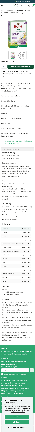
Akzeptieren (17, 417)
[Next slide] (32, 34)
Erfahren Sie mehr (18, 393)
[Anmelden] (29, 5)
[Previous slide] (3, 34)
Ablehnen (16, 422)
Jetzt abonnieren (32, 370)
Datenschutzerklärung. (18, 412)
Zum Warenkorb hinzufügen (20, 66)
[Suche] (5, 5)
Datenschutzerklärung (18, 374)
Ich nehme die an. (15, 374)
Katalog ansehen (2, 5)
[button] (2, 1)
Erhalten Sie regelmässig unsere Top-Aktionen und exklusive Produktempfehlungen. (13, 364)
